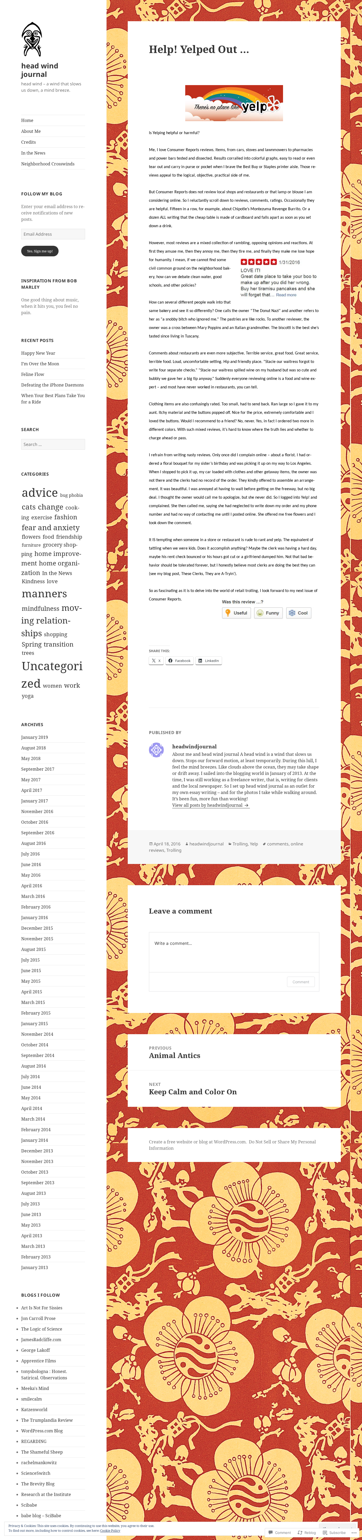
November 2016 (37, 811)
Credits (28, 142)
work (72, 685)
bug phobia (71, 495)
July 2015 (30, 960)
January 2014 (34, 1140)
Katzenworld (34, 1409)
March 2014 (33, 1119)
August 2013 (33, 1193)
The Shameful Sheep (42, 1452)
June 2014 (31, 1087)
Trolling (240, 844)
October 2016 (34, 822)
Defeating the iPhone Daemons (52, 385)
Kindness (33, 581)
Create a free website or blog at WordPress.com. (198, 1142)
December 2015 (37, 928)
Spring (32, 644)
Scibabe (29, 1505)
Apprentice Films (38, 1361)
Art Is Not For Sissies (41, 1308)
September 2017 (37, 769)
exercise (41, 517)
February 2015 (36, 1013)
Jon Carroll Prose (38, 1318)
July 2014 (30, 1077)
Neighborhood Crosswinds (47, 164)
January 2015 (34, 1023)
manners (44, 593)
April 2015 (31, 992)
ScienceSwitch (35, 1473)
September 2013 (37, 1183)
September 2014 (37, 1055)
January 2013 (34, 1267)
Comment (301, 982)
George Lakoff (35, 1350)
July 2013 (30, 1204)
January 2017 (34, 801)
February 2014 (36, 1130)
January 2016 (34, 917)
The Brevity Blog (38, 1484)
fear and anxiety (51, 527)
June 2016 (31, 864)
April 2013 (31, 1236)
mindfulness (40, 608)
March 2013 (33, 1246)
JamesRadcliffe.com (41, 1339)
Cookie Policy (110, 1530)
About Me (31, 131)
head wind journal (39, 70)
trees (28, 652)
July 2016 (30, 854)
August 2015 (33, 949)
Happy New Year (38, 353)
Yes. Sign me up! (40, 251)
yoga (28, 695)
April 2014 (31, 1108)
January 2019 (34, 737)
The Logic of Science (41, 1329)
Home (27, 120)
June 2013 (31, 1214)
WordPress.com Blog (42, 1431)
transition (58, 644)
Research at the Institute (46, 1494)
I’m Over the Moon (40, 364)
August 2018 (33, 748)
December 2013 (37, 1151)
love (52, 581)
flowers (31, 536)
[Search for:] (53, 444)
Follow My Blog (41, 194)
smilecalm (31, 1399)
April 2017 (31, 790)
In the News (33, 153)
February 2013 (36, 1257)
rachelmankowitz (39, 1463)
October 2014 (34, 1045)
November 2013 (37, 1161)
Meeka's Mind (35, 1388)
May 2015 (31, 981)
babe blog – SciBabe (41, 1516)
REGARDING (33, 1441)
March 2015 (33, 1002)
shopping (55, 634)
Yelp (254, 844)
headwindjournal (206, 844)
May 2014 (31, 1098)
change (50, 507)
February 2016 (36, 907)
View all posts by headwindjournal (208, 805)
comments (278, 844)
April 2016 (31, 886)
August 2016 (33, 843)
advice (40, 492)
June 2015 (31, 970)
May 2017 (31, 780)
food (48, 536)
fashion (65, 516)
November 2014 (37, 1034)
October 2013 (34, 1172)
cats (29, 507)
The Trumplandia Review (47, 1420)
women (52, 685)
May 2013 (31, 1225)
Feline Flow (32, 374)
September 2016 (37, 833)
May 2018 (31, 758)
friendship (69, 536)
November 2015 (37, 939)
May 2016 (31, 875)
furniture (31, 545)
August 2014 (33, 1066)
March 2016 (33, 896)
